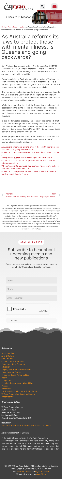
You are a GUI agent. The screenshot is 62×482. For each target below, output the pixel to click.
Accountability (7, 353)
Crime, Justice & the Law (12, 361)
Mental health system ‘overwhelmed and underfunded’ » (26, 158)
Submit (14, 320)
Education (5, 367)
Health (21, 27)
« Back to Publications (19, 16)
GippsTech (41, 474)
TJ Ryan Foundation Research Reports (18, 394)
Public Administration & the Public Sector (19, 391)
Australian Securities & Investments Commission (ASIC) (26, 425)
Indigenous (6, 380)
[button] (42, 6)
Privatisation (6, 388)
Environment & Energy (11, 372)
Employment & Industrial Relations (16, 369)
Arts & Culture (7, 356)
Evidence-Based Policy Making (15, 375)
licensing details (24, 471)
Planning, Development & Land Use (17, 383)
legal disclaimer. (42, 471)
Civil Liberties (7, 358)
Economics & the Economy (13, 364)
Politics (4, 386)
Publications (12, 27)
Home (3, 27)
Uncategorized (8, 397)
